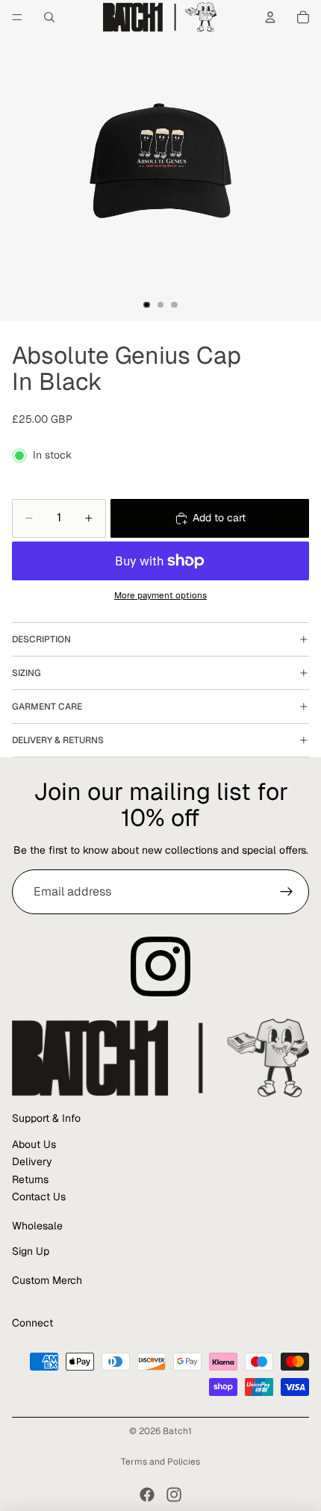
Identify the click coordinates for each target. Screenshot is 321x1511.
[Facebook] (147, 1495)
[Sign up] (286, 891)
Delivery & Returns (58, 740)
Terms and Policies (160, 1462)
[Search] (49, 17)
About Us (34, 1144)
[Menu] (17, 17)
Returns (30, 1179)
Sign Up (30, 1251)
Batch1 (177, 1431)
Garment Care (47, 707)
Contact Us (39, 1196)
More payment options (160, 595)
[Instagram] (174, 1495)
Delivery (32, 1161)
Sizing (26, 673)
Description (41, 639)
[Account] (270, 17)
